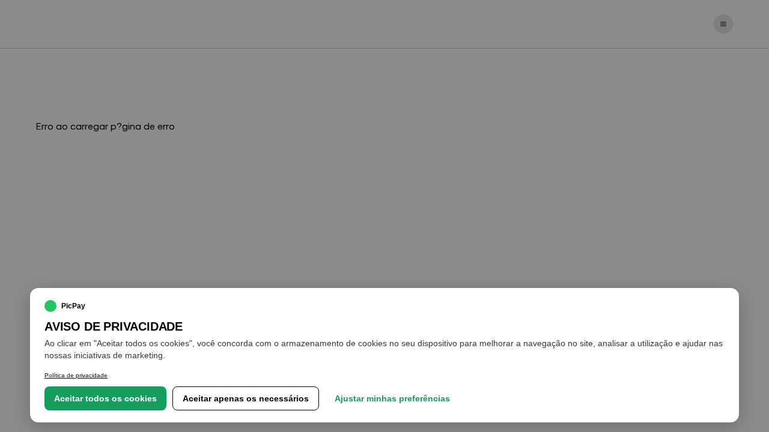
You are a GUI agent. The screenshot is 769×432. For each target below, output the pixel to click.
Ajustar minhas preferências (392, 398)
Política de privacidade (76, 375)
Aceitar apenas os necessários (246, 398)
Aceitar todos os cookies (105, 398)
